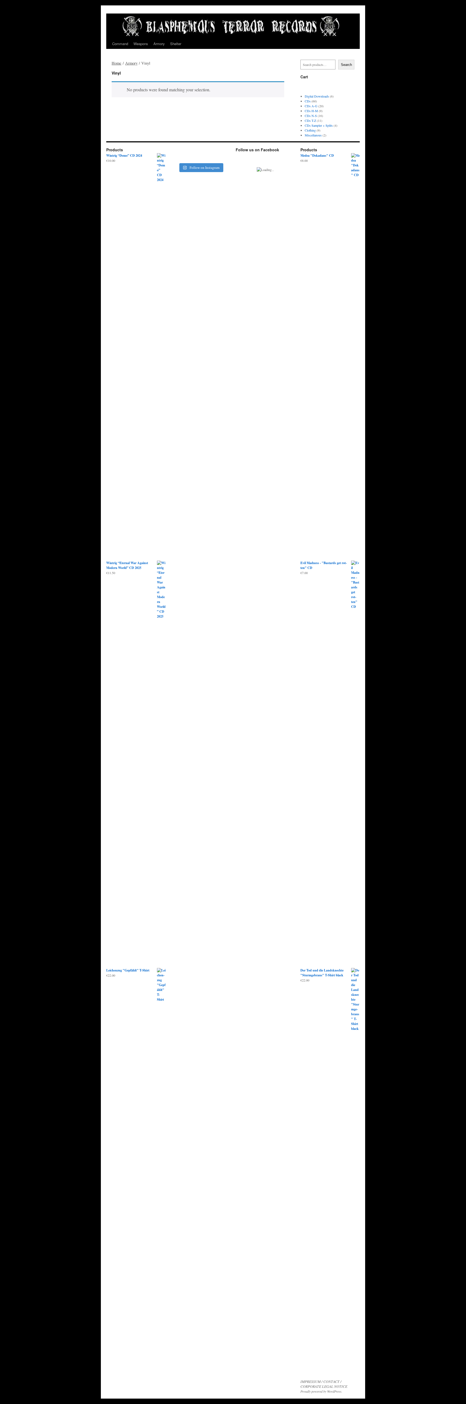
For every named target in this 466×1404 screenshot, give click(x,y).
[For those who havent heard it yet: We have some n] (193, 154)
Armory (159, 43)
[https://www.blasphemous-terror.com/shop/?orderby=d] (178, 154)
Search (346, 65)
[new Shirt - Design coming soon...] (223, 154)
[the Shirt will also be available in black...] (208, 154)
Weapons (140, 43)
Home (116, 63)
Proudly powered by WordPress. (321, 1391)
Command (120, 43)
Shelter (175, 43)
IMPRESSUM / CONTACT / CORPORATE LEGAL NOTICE (323, 1384)
